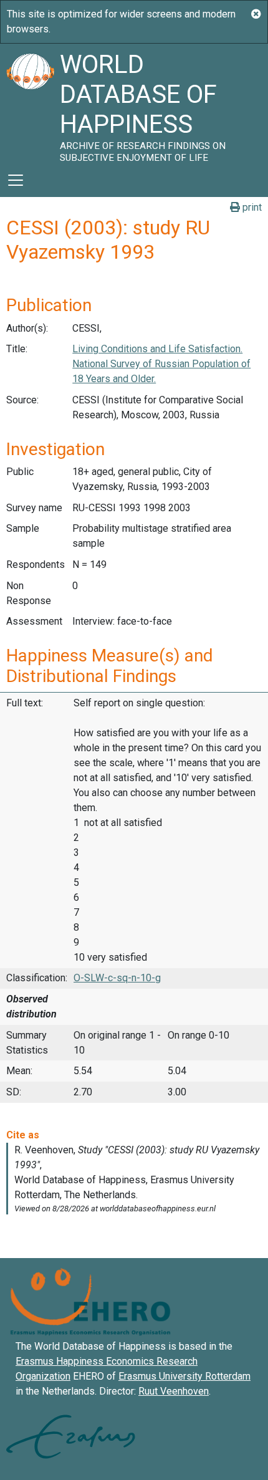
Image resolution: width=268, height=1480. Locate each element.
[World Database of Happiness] (30, 103)
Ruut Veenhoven (173, 1391)
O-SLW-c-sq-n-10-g (117, 978)
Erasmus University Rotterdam (184, 1376)
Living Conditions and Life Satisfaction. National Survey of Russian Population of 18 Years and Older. (161, 364)
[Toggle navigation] (15, 180)
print (251, 207)
